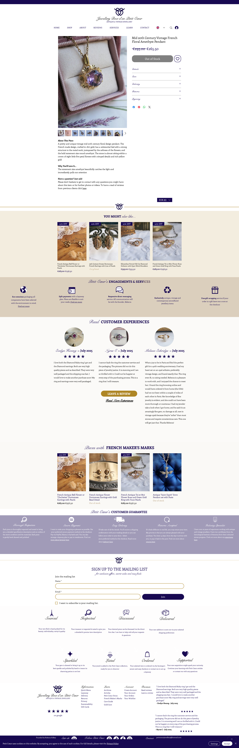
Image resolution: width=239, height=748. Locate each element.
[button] (71, 28)
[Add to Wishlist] (177, 58)
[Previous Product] (53, 241)
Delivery (84, 695)
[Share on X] (149, 107)
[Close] (235, 743)
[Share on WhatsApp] (144, 107)
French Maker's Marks (113, 698)
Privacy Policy (113, 743)
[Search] (171, 28)
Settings (214, 743)
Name (58, 581)
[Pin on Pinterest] (139, 107)
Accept (227, 743)
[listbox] (164, 200)
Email (58, 591)
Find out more (23, 306)
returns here (150, 542)
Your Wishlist (130, 698)
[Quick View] (103, 472)
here (84, 188)
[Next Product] (185, 241)
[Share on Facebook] (133, 107)
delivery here (108, 542)
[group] (119, 247)
